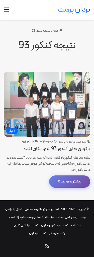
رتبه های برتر (57, 233)
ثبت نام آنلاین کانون (26, 225)
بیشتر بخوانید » (69, 181)
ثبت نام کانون (37, 233)
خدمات (76, 225)
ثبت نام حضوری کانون (54, 225)
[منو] (6, 11)
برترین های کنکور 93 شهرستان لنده (56, 149)
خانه (56, 30)
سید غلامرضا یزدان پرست (72, 142)
